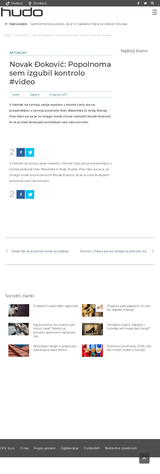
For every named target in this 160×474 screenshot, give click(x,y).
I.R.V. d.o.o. (7, 448)
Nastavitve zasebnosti (121, 448)
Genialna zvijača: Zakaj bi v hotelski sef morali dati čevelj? (128, 326)
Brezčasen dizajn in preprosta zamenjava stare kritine (54, 348)
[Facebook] (20, 152)
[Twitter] (145, 3)
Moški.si (16, 3)
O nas (24, 448)
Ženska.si (39, 3)
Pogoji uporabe (45, 448)
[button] (152, 3)
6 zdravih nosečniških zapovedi (55, 306)
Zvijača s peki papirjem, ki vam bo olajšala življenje (129, 308)
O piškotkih (92, 448)
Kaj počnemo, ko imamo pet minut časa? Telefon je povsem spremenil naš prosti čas (54, 330)
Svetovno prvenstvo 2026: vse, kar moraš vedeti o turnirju (129, 348)
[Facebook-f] (138, 3)
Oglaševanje (70, 448)
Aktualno (18, 53)
